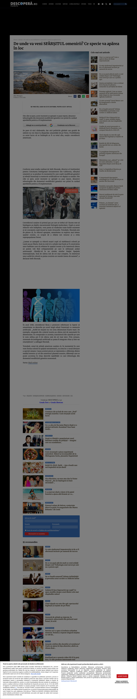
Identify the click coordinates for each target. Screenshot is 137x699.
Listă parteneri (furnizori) (69, 681)
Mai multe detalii (36, 673)
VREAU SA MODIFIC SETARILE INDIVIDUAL (122, 681)
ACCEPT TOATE (122, 676)
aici (16, 687)
